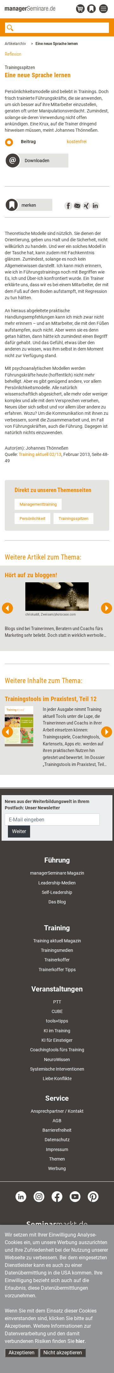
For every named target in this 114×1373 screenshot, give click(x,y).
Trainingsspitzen (73, 518)
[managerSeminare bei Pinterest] (93, 1196)
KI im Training (57, 1030)
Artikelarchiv (15, 43)
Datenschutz (57, 1139)
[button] (36, 161)
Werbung (57, 1168)
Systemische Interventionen (57, 1069)
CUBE (57, 1011)
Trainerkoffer (57, 959)
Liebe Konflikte (57, 1078)
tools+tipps (57, 1020)
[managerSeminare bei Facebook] (57, 1196)
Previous (8, 608)
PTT (57, 1001)
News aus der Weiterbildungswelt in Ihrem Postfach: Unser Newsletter (47, 804)
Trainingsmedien (57, 950)
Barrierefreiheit (57, 1130)
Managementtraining (38, 504)
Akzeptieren (22, 1353)
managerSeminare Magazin (57, 873)
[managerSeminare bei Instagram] (39, 1196)
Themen (57, 1158)
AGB (57, 1120)
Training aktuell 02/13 (40, 454)
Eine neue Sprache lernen (56, 43)
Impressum (57, 1149)
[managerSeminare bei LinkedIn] (20, 1196)
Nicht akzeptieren (62, 1353)
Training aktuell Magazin (57, 940)
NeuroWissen (57, 1059)
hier (80, 1341)
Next (106, 608)
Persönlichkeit (32, 518)
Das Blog (57, 901)
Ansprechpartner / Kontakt (57, 1111)
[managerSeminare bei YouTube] (75, 1196)
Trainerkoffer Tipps (57, 969)
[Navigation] (104, 9)
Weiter (19, 831)
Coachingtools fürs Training (57, 1049)
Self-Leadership (57, 892)
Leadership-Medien (57, 882)
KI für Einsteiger (57, 1040)
